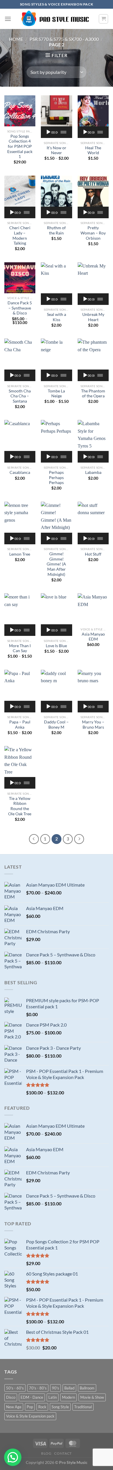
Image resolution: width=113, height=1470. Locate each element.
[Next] (79, 839)
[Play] (48, 132)
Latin (52, 1397)
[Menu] (7, 19)
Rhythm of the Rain (56, 230)
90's (55, 1388)
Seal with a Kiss (56, 317)
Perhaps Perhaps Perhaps (56, 477)
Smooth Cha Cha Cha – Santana (20, 396)
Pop (30, 1406)
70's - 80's (38, 1388)
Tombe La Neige (56, 394)
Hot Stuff (93, 554)
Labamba (93, 472)
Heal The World (93, 150)
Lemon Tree (19, 554)
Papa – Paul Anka (19, 724)
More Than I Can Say (20, 648)
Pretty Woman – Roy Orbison (93, 232)
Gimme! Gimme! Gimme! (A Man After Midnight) (56, 564)
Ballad (69, 1388)
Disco (10, 1397)
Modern (68, 1397)
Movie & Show (92, 1397)
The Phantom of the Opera (93, 394)
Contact (63, 1453)
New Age (13, 1406)
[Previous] (34, 839)
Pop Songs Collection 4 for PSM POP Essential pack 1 (19, 146)
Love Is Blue (56, 645)
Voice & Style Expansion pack (30, 1416)
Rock (42, 1406)
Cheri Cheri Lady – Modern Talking (19, 235)
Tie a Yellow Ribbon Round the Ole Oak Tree (19, 806)
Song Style (60, 1406)
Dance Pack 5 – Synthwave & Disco (20, 308)
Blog (46, 1453)
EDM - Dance (32, 1397)
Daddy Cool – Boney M (56, 724)
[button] (12, 1457)
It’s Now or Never (56, 150)
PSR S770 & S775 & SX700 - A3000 (64, 39)
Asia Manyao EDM (93, 637)
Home (16, 39)
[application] (56, 132)
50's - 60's (15, 1388)
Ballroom (87, 1388)
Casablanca (20, 472)
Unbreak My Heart (93, 317)
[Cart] (103, 18)
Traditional (83, 1406)
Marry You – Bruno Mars (93, 724)
